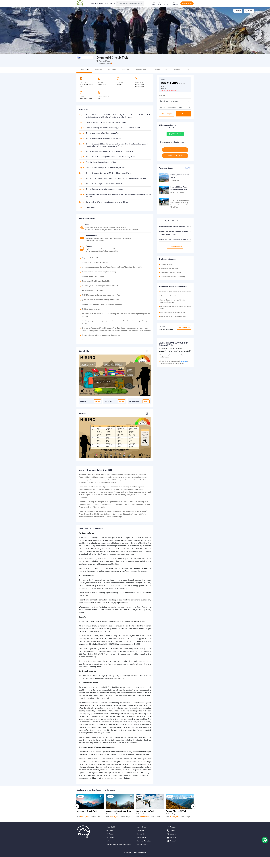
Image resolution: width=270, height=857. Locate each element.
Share (239, 11)
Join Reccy (110, 837)
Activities (110, 3)
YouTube (173, 837)
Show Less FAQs (175, 246)
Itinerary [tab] (98, 70)
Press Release (141, 827)
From (95, 816)
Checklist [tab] (126, 70)
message (184, 361)
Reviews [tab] (177, 70)
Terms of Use (141, 834)
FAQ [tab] (188, 70)
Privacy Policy (141, 837)
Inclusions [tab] (112, 70)
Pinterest (173, 841)
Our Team (110, 834)
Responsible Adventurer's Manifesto (119, 844)
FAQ (108, 841)
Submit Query (175, 150)
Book (183, 114)
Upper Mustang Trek (145, 811)
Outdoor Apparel (142, 844)
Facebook (173, 827)
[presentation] (76, 806)
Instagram (173, 834)
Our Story (110, 830)
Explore (97, 401)
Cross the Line (111, 827)
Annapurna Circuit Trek (86, 811)
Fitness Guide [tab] (141, 70)
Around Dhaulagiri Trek (176, 811)
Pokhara (27, 11)
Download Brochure (175, 156)
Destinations (97, 3)
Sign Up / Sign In (187, 3)
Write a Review (184, 327)
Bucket (250, 11)
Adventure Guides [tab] (160, 70)
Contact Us (140, 830)
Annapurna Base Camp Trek (118, 811)
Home (21, 11)
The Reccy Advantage (144, 841)
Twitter (172, 830)
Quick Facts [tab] (84, 70)
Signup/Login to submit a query (172, 142)
